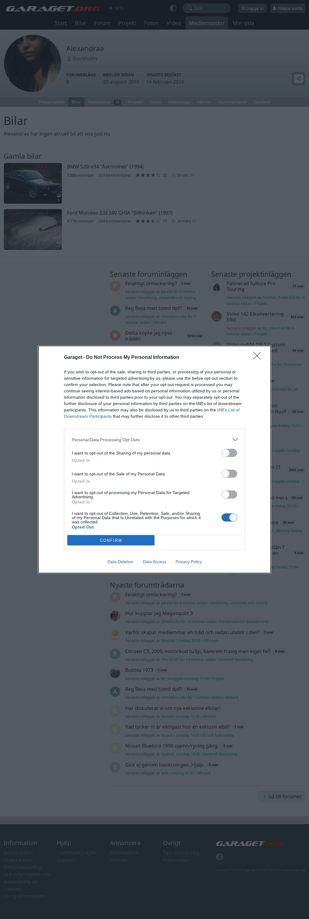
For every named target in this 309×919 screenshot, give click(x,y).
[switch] (229, 453)
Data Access (154, 561)
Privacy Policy (189, 561)
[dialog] (154, 459)
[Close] (259, 357)
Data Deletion (120, 561)
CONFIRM (111, 540)
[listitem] (154, 439)
